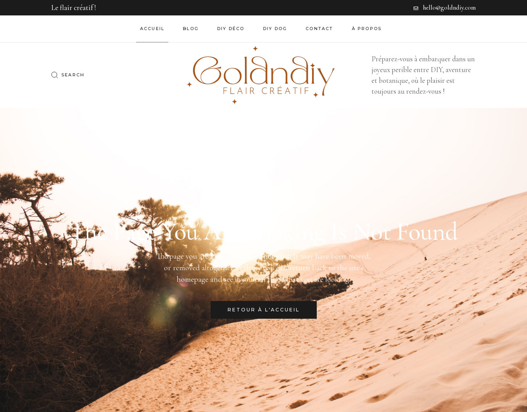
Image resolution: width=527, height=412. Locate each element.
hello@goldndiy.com (449, 7)
